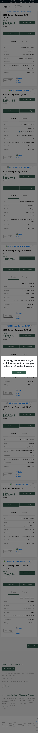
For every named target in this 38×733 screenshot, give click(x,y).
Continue (19, 372)
